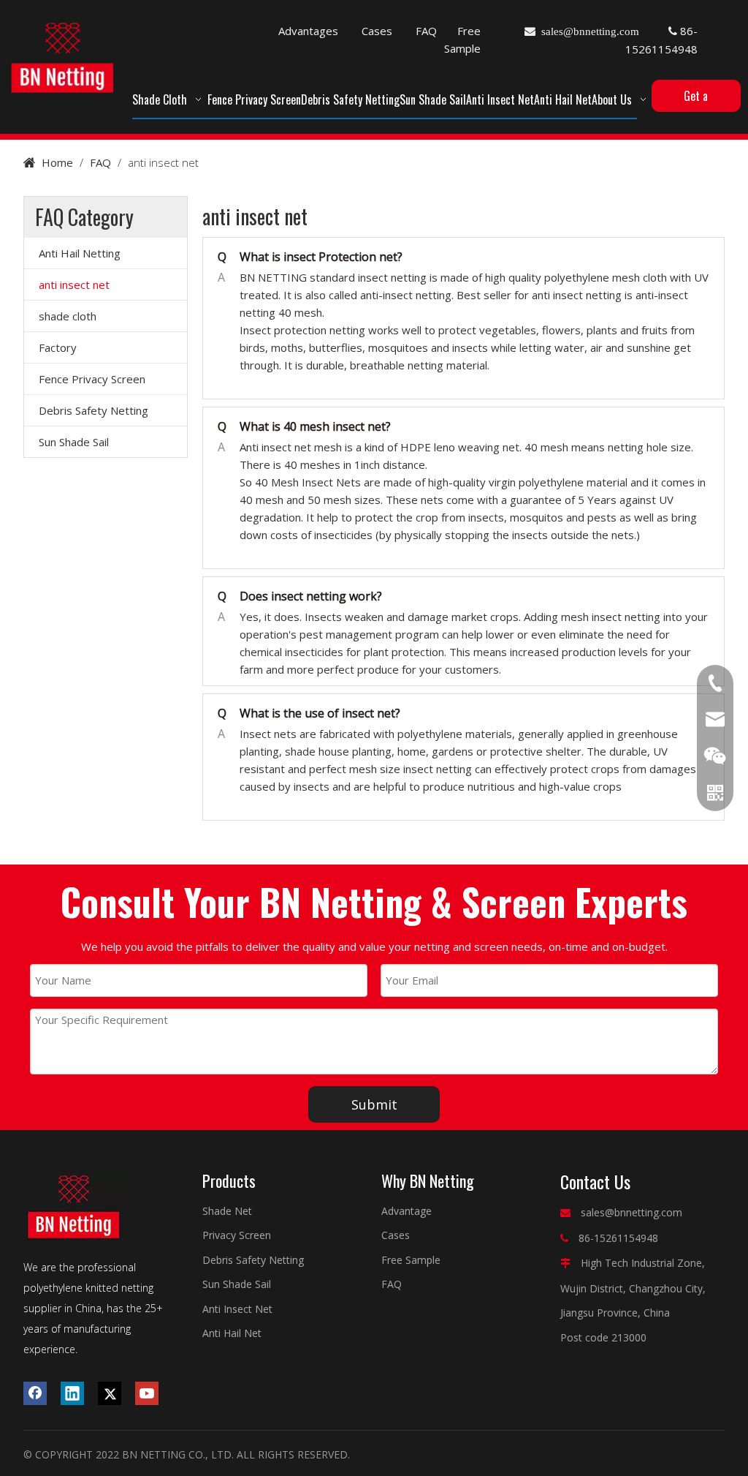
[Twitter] (109, 1393)
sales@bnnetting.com (631, 1212)
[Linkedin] (72, 1393)
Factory (58, 347)
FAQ (426, 30)
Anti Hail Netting (80, 253)
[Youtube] (147, 1393)
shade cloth (67, 316)
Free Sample (410, 1260)
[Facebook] (35, 1393)
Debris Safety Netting (93, 410)
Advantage (406, 1211)
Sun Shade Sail (74, 441)
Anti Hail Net (232, 1333)
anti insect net (74, 284)
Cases (377, 30)
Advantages (308, 30)
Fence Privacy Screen (92, 379)
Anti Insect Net (237, 1309)
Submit (374, 1104)
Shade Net (227, 1211)
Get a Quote (696, 99)
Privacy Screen (236, 1235)
